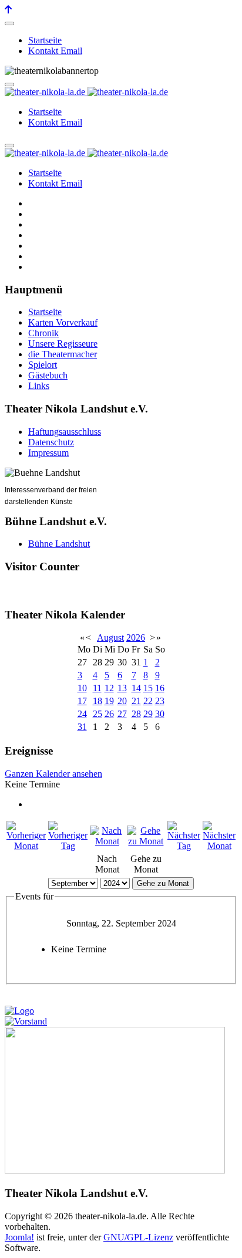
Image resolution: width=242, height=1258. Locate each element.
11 (97, 688)
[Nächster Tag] (183, 846)
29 (148, 714)
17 (82, 701)
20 (122, 701)
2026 (135, 637)
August (110, 637)
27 (122, 714)
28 (136, 714)
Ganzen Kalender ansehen (53, 774)
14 (136, 688)
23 (159, 701)
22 (148, 701)
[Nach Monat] (107, 841)
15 (148, 688)
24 (82, 714)
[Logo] (19, 1011)
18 (97, 701)
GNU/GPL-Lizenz (138, 1237)
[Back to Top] (8, 10)
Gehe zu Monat (163, 883)
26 (109, 714)
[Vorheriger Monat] (26, 846)
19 (109, 701)
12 (109, 688)
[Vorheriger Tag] (68, 846)
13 (122, 688)
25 (97, 714)
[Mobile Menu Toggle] (9, 23)
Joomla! (19, 1237)
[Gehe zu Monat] (146, 841)
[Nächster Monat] (219, 846)
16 (159, 688)
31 (82, 727)
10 (82, 688)
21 (136, 701)
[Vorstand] (26, 1021)
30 (159, 714)
